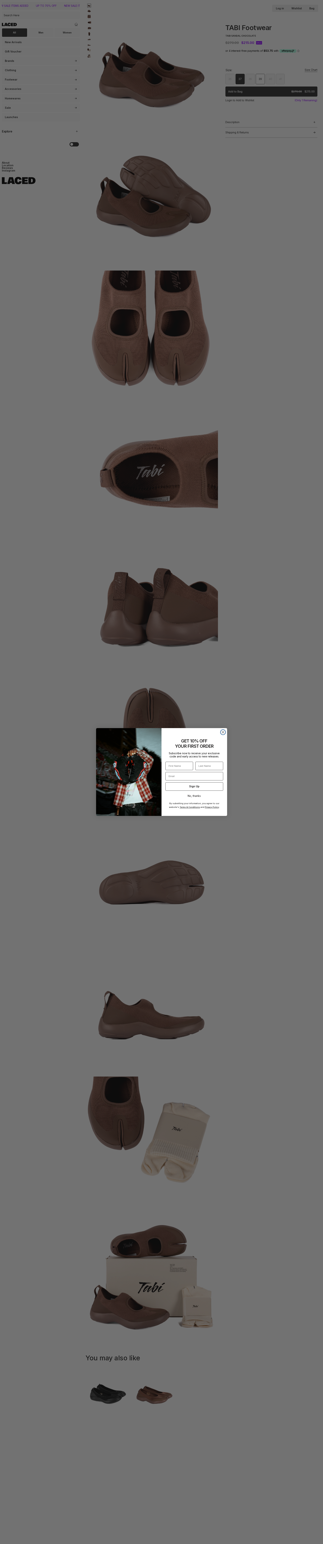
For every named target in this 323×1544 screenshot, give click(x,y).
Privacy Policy (212, 807)
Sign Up (194, 786)
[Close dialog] (223, 732)
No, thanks (194, 795)
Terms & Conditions (190, 807)
